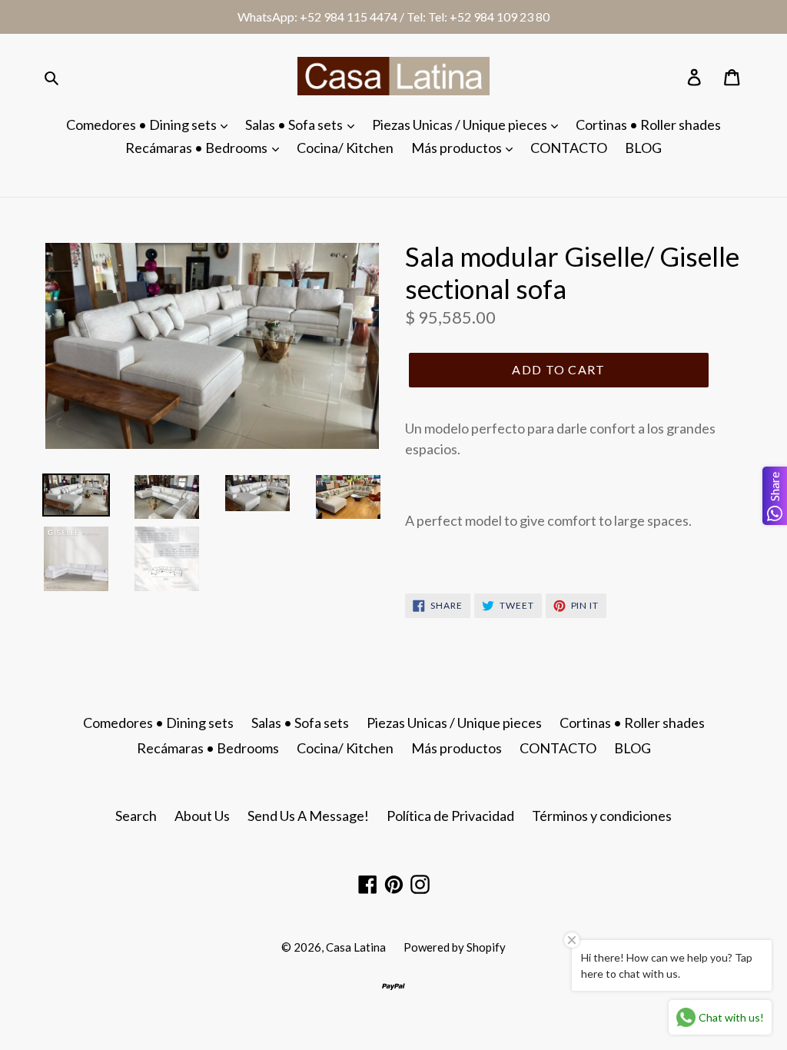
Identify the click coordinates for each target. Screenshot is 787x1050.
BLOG (643, 147)
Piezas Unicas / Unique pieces (461, 124)
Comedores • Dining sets (142, 124)
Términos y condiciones (602, 815)
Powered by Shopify (454, 947)
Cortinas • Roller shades (648, 124)
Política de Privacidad (450, 815)
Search (136, 815)
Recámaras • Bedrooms (197, 147)
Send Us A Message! (308, 815)
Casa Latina (356, 947)
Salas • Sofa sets (295, 124)
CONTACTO (568, 147)
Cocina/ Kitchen (345, 147)
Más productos (457, 147)
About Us (202, 815)
